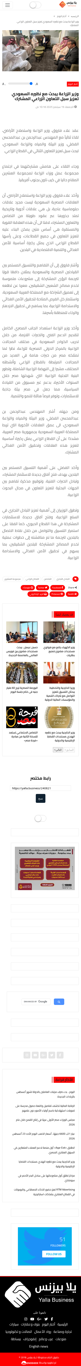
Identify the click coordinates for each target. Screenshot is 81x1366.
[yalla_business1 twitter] (51, 1055)
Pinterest (56, 594)
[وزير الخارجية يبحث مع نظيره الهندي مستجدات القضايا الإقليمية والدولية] (59, 717)
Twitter (41, 587)
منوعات (61, 1339)
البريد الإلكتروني (36, 594)
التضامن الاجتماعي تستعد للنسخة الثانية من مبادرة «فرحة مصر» (23, 736)
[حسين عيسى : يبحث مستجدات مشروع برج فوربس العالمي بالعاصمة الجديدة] (22, 632)
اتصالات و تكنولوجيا (18, 1331)
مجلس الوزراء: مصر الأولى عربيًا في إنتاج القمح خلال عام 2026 (45, 1122)
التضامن (47, 579)
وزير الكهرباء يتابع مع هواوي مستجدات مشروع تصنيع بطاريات (59, 651)
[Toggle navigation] (7, 5)
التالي (59, 750)
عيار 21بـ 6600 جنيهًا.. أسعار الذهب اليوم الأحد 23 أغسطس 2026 (43, 1136)
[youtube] (35, 1055)
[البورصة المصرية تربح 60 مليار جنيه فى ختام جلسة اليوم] (22, 672)
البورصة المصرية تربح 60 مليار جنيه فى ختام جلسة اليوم (22, 690)
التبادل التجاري (63, 579)
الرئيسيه (75, 16)
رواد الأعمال (42, 1331)
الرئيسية (62, 1324)
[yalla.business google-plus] (43, 1055)
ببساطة (16, 1339)
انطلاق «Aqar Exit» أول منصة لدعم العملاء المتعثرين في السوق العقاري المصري (44, 1150)
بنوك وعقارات (30, 1324)
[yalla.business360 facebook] (60, 1055)
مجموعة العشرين (12, 579)
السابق (70, 750)
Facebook (57, 587)
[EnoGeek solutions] (30, 1362)
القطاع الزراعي (32, 579)
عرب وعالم (46, 1339)
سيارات (14, 1324)
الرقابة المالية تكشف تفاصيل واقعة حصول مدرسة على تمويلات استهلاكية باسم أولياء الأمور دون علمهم (45, 1108)
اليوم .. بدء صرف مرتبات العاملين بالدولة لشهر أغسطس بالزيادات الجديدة (45, 1094)
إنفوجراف (30, 1339)
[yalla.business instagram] (27, 1055)
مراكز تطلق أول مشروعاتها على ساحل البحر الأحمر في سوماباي (46, 1178)
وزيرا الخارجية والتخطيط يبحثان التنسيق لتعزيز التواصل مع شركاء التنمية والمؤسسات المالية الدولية (60, 694)
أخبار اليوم (61, 16)
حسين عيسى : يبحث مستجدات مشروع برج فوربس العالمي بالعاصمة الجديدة (22, 651)
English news (38, 1346)
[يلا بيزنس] (68, 4)
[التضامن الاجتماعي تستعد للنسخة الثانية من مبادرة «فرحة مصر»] (22, 717)
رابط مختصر (40, 778)
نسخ (40, 798)
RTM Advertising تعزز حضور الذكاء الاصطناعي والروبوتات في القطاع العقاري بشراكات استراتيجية (44, 1192)
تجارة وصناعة (62, 1331)
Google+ (27, 587)
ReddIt (71, 594)
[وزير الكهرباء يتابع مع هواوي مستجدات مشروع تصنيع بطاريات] (59, 632)
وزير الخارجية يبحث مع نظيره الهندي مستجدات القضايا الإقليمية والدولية (60, 736)
